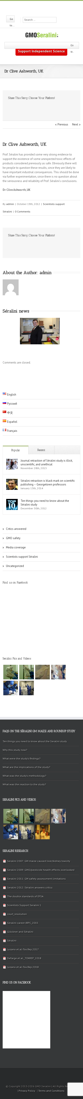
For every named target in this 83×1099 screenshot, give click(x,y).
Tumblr (42, 107)
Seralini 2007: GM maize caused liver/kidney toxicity (38, 861)
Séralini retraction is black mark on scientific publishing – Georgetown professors (48, 482)
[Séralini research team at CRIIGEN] (42, 832)
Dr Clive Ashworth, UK (24, 144)
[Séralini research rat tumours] (27, 672)
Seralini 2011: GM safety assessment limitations (36, 878)
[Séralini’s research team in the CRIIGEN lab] (11, 688)
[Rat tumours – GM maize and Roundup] (11, 672)
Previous (63, 124)
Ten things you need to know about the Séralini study (45, 502)
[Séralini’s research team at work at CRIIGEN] (27, 688)
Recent (41, 450)
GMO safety (13, 538)
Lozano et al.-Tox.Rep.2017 (23, 949)
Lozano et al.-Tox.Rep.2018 (23, 967)
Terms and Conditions (51, 1090)
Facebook (34, 8)
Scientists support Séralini (22, 557)
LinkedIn (24, 107)
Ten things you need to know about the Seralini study (35, 741)
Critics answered (16, 529)
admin (10, 204)
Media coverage (16, 547)
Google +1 (51, 108)
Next (75, 124)
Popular (15, 450)
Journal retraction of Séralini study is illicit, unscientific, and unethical (47, 462)
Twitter (41, 7)
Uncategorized (15, 566)
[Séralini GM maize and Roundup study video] (58, 672)
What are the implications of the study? (26, 767)
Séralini (11, 940)
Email (61, 107)
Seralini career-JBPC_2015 (22, 923)
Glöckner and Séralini (20, 931)
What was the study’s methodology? (24, 775)
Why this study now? (15, 750)
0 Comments (22, 211)
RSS (49, 7)
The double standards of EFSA (25, 896)
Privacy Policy (27, 1090)
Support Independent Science (41, 51)
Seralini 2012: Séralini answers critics (29, 887)
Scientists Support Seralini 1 (24, 905)
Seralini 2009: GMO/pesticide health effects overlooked (40, 870)
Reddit (33, 107)
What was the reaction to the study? (24, 784)
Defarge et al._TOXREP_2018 (24, 958)
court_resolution (17, 914)
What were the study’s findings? (22, 758)
